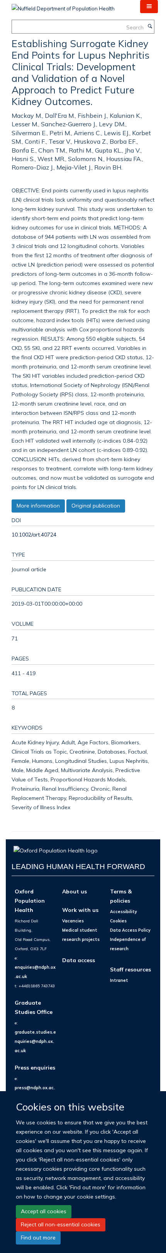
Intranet (119, 980)
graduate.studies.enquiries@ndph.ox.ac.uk (35, 1041)
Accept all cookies (43, 1211)
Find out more (38, 1237)
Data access (78, 960)
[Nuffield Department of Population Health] (63, 6)
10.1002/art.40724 (34, 534)
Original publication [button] (95, 505)
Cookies (118, 921)
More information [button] (38, 505)
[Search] (150, 26)
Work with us (80, 910)
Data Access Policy (130, 930)
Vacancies (73, 921)
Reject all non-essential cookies (60, 1224)
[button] (149, 6)
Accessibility (123, 911)
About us (74, 891)
